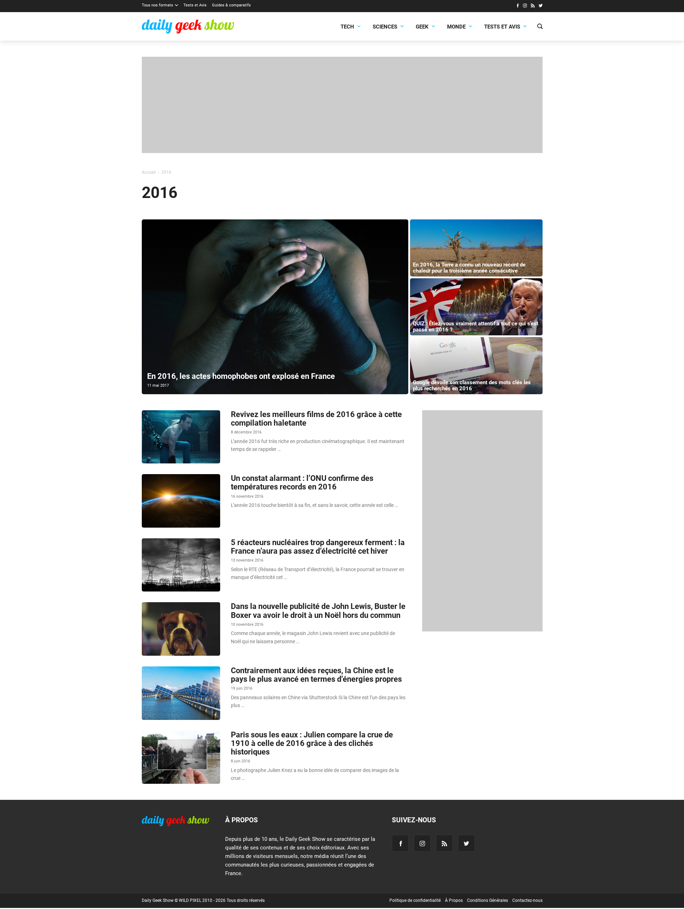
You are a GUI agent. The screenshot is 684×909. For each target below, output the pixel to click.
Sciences (385, 27)
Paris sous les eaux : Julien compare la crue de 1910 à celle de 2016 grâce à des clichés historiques (312, 743)
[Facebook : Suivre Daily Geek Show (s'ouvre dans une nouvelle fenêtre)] (517, 6)
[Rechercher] (540, 27)
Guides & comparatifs (231, 5)
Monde (456, 27)
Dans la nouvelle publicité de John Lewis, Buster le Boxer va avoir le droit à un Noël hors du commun (318, 610)
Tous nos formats (157, 5)
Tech (347, 27)
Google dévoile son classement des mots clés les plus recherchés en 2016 (472, 385)
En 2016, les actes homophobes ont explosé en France (241, 376)
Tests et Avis (195, 5)
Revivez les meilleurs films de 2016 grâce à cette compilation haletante (316, 418)
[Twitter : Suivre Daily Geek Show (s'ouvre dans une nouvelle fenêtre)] (541, 6)
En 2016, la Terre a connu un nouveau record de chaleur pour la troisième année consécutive (469, 267)
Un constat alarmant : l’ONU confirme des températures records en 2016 (302, 482)
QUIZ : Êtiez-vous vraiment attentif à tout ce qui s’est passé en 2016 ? (475, 326)
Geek (422, 27)
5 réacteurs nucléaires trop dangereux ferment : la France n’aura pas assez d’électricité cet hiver (318, 546)
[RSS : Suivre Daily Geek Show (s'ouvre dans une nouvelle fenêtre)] (533, 6)
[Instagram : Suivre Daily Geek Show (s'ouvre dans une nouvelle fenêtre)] (525, 6)
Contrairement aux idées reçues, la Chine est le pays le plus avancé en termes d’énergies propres (316, 675)
